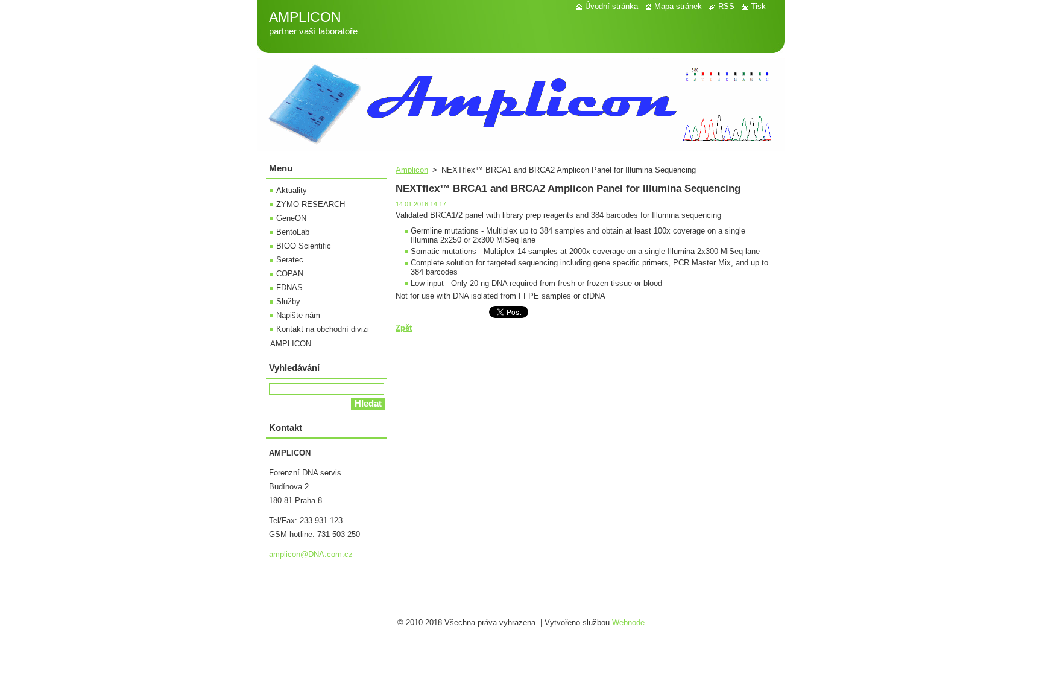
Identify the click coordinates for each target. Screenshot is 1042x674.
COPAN (289, 273)
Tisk (758, 6)
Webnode (628, 622)
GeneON (291, 218)
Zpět (404, 327)
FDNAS (289, 287)
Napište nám (298, 315)
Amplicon (412, 169)
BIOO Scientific (303, 245)
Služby (288, 301)
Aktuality (291, 190)
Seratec (289, 259)
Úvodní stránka (611, 6)
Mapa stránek (678, 6)
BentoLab (292, 232)
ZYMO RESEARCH (310, 204)
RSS (726, 6)
